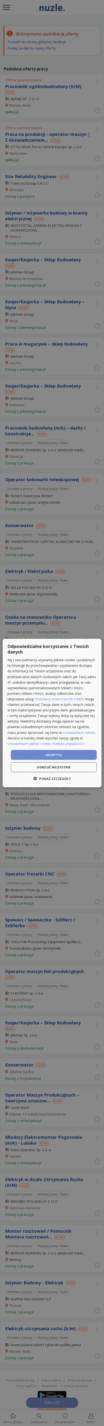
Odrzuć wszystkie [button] (53, 767)
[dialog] (52, 713)
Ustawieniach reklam (79, 732)
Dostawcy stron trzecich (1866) (59, 699)
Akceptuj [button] (54, 754)
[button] (52, 778)
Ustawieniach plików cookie (29, 743)
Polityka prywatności (68, 743)
